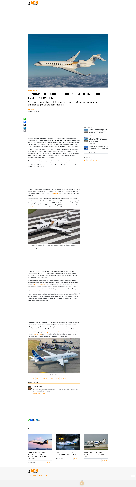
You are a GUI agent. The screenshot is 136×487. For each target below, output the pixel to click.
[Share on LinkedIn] (93, 160)
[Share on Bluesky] (99, 160)
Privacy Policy (43, 475)
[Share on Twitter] (87, 160)
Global (57, 378)
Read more (48, 462)
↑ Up (132, 476)
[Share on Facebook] (85, 160)
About (29, 475)
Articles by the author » (39, 394)
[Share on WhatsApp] (96, 160)
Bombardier (31, 378)
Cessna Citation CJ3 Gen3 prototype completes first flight (94, 455)
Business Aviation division (47, 378)
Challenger (63, 378)
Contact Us (35, 475)
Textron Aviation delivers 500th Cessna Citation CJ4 (66, 454)
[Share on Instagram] (90, 160)
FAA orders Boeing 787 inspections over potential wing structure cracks (98, 139)
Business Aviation (32, 90)
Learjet (38, 378)
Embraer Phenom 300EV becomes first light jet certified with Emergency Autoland (37, 456)
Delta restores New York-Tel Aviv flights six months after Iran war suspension (98, 148)
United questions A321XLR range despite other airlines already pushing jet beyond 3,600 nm (98, 131)
